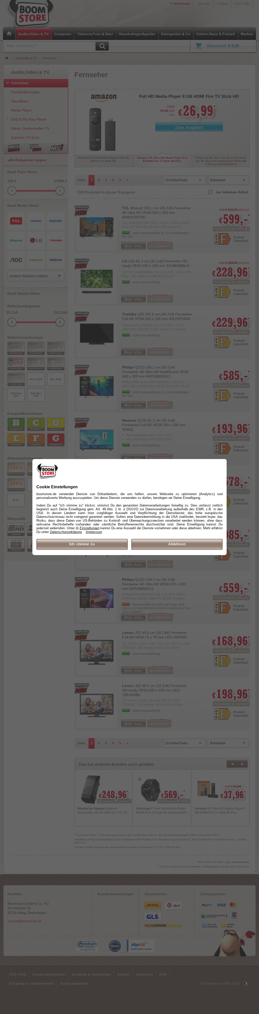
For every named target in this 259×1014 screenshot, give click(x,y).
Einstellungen (89, 528)
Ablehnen (177, 544)
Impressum (94, 532)
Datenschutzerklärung (66, 532)
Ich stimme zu (82, 544)
